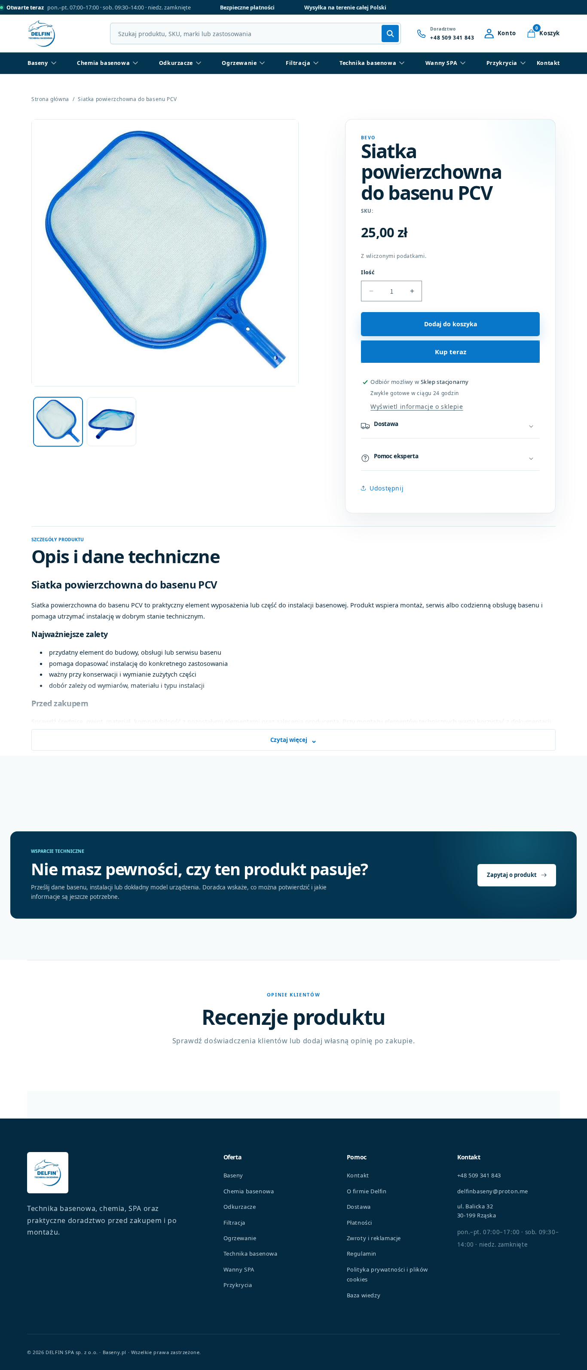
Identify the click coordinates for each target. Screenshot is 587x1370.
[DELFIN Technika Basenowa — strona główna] (47, 1172)
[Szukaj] (390, 33)
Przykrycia (501, 63)
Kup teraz (450, 351)
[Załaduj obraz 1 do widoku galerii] (58, 421)
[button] (543, 33)
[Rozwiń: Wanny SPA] (463, 63)
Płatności (359, 1222)
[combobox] (255, 33)
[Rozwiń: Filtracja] (316, 63)
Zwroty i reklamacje (374, 1238)
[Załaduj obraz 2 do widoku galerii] (111, 421)
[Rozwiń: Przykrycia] (523, 63)
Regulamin (361, 1253)
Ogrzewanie (239, 63)
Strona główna (50, 99)
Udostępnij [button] (387, 488)
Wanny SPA (441, 63)
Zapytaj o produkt (512, 875)
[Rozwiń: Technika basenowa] (402, 63)
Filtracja (298, 63)
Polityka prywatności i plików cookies (387, 1274)
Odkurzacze (176, 63)
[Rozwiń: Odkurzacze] (198, 63)
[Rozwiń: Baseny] (54, 63)
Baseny (38, 63)
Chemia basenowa (103, 63)
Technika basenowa (367, 63)
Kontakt (548, 63)
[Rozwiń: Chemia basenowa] (135, 63)
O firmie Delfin (367, 1191)
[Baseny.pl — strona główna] (41, 33)
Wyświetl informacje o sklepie (416, 406)
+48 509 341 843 (479, 1175)
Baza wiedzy (364, 1295)
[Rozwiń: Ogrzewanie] (262, 63)
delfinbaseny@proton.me (492, 1191)
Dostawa (359, 1207)
